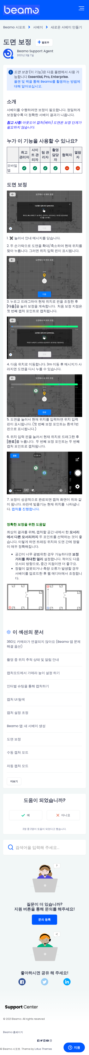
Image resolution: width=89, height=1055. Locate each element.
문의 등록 (44, 919)
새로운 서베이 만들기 (66, 27)
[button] (81, 8)
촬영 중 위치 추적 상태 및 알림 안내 (33, 659)
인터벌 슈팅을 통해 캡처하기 (28, 686)
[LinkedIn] (67, 981)
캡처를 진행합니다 (25, 509)
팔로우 (45, 42)
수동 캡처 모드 (17, 752)
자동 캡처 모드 (17, 766)
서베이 (38, 27)
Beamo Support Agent (35, 51)
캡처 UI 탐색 (16, 699)
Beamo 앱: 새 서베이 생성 (26, 726)
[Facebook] (22, 981)
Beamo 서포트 (14, 27)
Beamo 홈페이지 (13, 1032)
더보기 (14, 781)
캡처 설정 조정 (17, 712)
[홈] (21, 10)
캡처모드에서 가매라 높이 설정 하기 (33, 673)
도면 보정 (14, 739)
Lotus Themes (43, 1049)
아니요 (65, 815)
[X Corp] (44, 981)
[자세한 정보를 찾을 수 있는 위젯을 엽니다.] (74, 1048)
